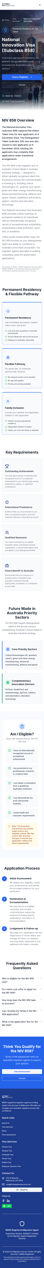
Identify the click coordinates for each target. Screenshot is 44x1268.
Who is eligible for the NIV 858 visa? (18, 980)
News (4, 1131)
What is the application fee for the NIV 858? (20, 1023)
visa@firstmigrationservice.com (18, 1184)
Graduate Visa (7, 1155)
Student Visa (7, 1151)
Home (6, 20)
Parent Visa (6, 1158)
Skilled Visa (6, 1162)
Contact (22, 85)
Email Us (24, 1190)
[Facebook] (3, 1200)
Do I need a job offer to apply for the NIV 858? (19, 991)
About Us (5, 1123)
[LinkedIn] (8, 1200)
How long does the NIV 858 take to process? (19, 1002)
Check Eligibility (20, 77)
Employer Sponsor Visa (11, 1166)
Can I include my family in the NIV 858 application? (19, 1013)
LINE (9, 1206)
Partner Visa (7, 1147)
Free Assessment (22, 1071)
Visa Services (16, 20)
